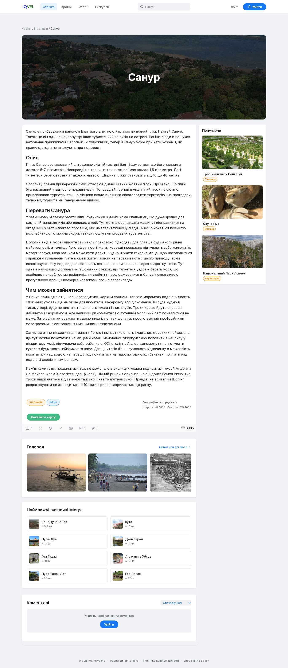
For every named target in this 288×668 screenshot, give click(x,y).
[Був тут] (60, 428)
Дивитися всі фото (173, 447)
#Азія (53, 402)
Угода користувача (92, 660)
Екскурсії (102, 7)
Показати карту (43, 417)
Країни (66, 7)
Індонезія (41, 28)
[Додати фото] (70, 428)
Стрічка (49, 7)
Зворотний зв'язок (196, 660)
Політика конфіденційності (161, 660)
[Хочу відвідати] (40, 428)
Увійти (109, 624)
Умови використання (124, 660)
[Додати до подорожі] (50, 428)
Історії (83, 7)
